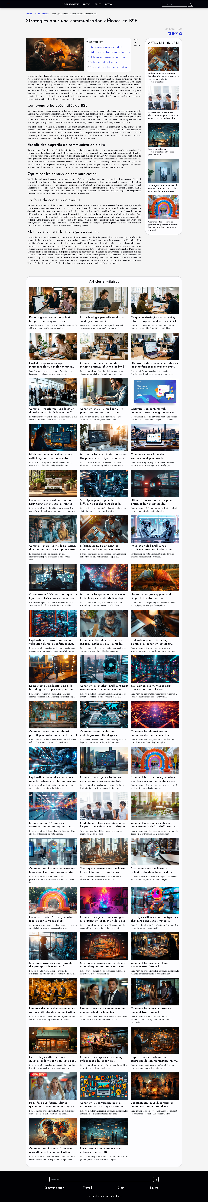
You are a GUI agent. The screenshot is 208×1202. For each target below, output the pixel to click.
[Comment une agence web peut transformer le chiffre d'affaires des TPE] (155, 806)
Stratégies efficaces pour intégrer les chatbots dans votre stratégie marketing (154, 921)
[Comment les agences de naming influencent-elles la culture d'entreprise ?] (104, 1040)
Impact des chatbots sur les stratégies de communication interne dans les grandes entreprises (154, 1061)
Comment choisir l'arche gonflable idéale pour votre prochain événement (51, 921)
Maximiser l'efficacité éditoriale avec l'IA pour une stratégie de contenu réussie (103, 458)
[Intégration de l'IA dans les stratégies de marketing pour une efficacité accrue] (53, 806)
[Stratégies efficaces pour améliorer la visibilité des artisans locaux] (104, 851)
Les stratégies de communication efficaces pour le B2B (161, 152)
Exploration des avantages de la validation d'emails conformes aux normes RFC (51, 644)
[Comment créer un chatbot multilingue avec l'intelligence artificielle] (104, 714)
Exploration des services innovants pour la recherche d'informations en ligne (52, 781)
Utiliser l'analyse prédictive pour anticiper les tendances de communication (151, 504)
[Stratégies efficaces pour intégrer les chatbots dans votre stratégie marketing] (155, 900)
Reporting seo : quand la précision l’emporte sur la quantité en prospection (51, 321)
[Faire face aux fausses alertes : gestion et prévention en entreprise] (53, 1086)
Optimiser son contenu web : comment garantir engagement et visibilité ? (153, 413)
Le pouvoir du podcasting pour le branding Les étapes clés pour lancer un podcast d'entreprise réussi (53, 690)
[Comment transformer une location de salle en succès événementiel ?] (53, 391)
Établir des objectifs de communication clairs (110, 52)
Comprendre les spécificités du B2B (106, 47)
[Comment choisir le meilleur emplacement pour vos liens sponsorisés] (155, 437)
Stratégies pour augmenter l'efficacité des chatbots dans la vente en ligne (100, 504)
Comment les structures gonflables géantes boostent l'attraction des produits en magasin (153, 781)
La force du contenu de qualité (103, 62)
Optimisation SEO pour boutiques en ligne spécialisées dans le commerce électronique (53, 598)
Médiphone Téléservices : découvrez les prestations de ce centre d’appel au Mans (163, 115)
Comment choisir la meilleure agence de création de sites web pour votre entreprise (53, 550)
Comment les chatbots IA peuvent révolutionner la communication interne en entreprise (51, 1152)
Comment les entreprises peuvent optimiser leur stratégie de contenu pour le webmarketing (102, 1107)
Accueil (29, 13)
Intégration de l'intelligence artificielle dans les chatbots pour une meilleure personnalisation (152, 550)
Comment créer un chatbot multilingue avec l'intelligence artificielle (99, 735)
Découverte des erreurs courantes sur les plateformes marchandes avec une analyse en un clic (154, 367)
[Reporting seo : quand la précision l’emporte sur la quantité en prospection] (53, 300)
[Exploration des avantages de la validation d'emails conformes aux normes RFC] (53, 623)
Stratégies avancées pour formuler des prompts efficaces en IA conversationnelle (51, 967)
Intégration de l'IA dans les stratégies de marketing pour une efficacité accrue (50, 827)
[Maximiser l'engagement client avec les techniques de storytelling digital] (104, 577)
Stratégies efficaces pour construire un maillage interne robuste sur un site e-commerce (102, 967)
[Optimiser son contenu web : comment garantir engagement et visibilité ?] (155, 391)
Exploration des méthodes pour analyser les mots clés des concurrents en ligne (151, 690)
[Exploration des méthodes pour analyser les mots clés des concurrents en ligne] (155, 668)
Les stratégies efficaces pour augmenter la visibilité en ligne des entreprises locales (51, 1061)
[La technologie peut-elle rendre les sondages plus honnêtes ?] (104, 300)
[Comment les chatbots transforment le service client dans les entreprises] (53, 851)
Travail (87, 4)
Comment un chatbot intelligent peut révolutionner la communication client (104, 690)
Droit (98, 4)
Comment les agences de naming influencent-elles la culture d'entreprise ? (101, 1061)
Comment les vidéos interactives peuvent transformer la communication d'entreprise (151, 1012)
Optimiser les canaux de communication (107, 57)
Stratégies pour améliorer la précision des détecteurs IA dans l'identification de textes (151, 872)
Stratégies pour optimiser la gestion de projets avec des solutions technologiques (163, 188)
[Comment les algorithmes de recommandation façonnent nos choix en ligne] (155, 714)
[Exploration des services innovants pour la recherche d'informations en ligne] (53, 760)
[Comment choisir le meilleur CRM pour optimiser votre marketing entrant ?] (104, 391)
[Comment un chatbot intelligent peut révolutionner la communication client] (104, 668)
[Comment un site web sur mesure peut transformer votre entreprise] (53, 483)
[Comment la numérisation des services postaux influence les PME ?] (104, 346)
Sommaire (96, 42)
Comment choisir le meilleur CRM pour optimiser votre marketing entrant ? (101, 413)
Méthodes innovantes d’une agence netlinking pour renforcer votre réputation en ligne (51, 458)
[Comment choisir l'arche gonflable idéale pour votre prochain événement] (53, 900)
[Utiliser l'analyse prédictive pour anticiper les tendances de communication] (155, 483)
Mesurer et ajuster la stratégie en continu (108, 67)
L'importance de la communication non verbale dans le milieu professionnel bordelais (102, 1012)
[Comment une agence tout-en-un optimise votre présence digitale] (104, 760)
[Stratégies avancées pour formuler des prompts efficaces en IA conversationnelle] (53, 946)
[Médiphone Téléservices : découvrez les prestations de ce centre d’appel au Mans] (163, 98)
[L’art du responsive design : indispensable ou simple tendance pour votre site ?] (53, 346)
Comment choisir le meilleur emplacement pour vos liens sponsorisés (148, 458)
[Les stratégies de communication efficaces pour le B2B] (163, 134)
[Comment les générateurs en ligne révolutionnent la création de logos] (104, 900)
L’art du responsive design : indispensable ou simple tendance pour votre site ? (50, 367)
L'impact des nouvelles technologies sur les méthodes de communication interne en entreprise (52, 1012)
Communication (70, 4)
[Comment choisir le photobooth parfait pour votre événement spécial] (53, 714)
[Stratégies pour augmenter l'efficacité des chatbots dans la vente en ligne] (104, 483)
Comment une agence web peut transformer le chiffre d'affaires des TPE (153, 827)
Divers (108, 4)
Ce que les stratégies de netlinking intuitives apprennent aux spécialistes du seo (155, 321)
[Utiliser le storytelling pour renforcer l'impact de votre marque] (155, 577)
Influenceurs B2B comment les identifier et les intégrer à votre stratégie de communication (100, 550)
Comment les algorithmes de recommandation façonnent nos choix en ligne (151, 735)
